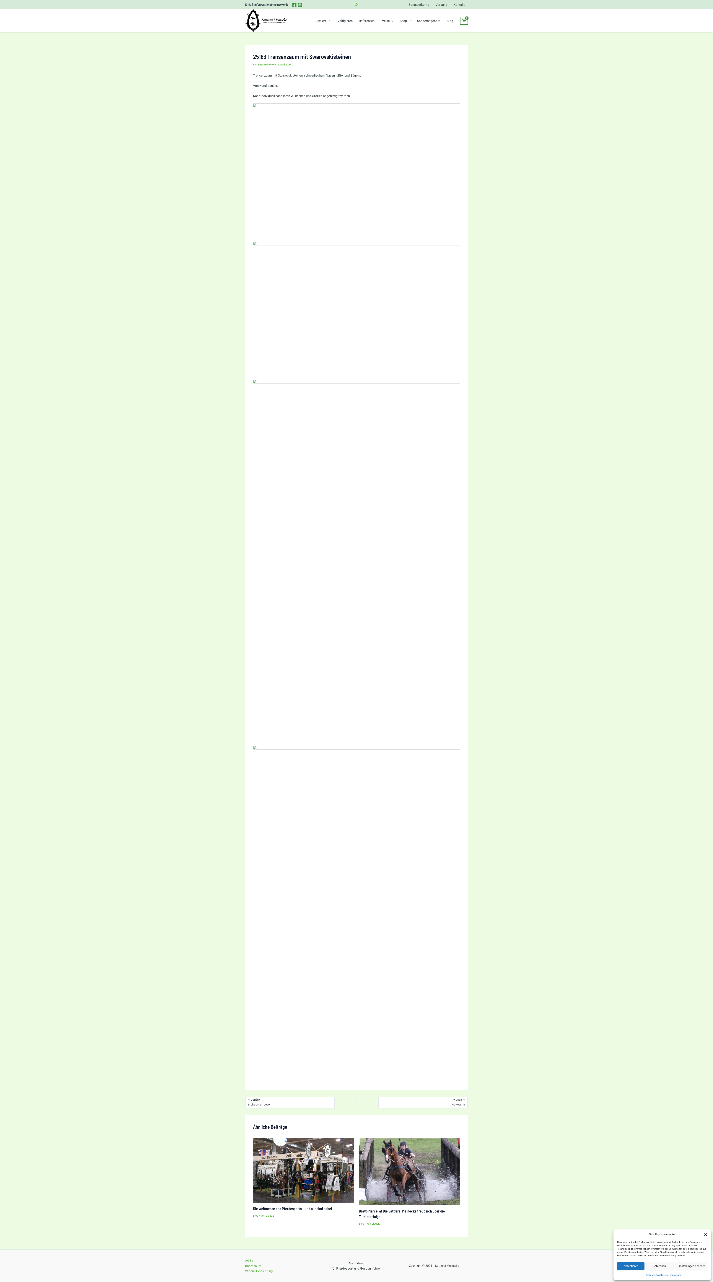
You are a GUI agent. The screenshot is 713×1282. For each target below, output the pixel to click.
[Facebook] (294, 5)
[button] (705, 1234)
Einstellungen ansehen (691, 1266)
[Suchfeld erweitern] (356, 4)
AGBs (249, 1260)
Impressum (675, 1275)
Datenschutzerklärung (657, 1275)
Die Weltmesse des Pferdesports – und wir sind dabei (292, 1208)
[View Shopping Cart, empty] (464, 21)
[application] (329, 20)
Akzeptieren (631, 1266)
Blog (255, 1215)
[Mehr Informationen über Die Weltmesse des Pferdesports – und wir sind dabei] (303, 1170)
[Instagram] (300, 5)
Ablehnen (660, 1266)
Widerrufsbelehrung (259, 1271)
